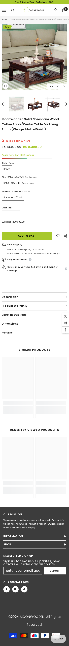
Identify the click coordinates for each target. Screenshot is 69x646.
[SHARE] (64, 236)
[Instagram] (15, 589)
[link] (18, 403)
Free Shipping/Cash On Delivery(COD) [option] (34, 2)
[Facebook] (6, 589)
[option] (34, 57)
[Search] (13, 10)
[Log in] (55, 10)
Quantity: (7, 207)
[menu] (4, 10)
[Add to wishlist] (58, 236)
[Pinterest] (24, 589)
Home (4, 19)
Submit (55, 570)
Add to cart (27, 236)
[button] (58, 86)
